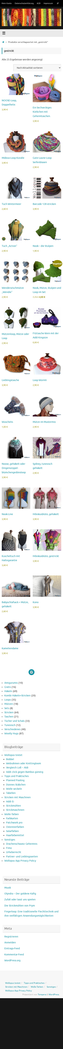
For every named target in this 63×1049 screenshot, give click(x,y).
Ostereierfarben (15, 827)
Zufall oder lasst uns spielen (20, 899)
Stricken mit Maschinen (17, 797)
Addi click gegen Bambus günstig (24, 772)
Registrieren (11, 936)
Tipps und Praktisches (16, 776)
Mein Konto (7, 3)
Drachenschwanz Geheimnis (21, 843)
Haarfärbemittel (15, 835)
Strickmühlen (13, 805)
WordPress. (54, 994)
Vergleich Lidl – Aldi (17, 767)
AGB (38, 3)
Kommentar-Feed (14, 954)
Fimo (9, 848)
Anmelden (10, 942)
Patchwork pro (14, 822)
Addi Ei (10, 801)
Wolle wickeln (14, 788)
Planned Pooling (15, 780)
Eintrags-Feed (12, 948)
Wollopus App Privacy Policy (20, 860)
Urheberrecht (13, 852)
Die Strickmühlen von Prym (19, 905)
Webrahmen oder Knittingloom (23, 763)
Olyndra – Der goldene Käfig (20, 893)
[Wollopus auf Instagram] (31, 672)
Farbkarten (12, 818)
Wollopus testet (13, 755)
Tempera (42, 994)
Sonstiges (9, 839)
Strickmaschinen (15, 809)
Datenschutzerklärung (24, 3)
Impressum (48, 3)
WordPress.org (12, 960)
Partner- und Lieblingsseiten (22, 856)
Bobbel (10, 759)
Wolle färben (11, 814)
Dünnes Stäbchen (16, 784)
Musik (7, 887)
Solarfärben (12, 831)
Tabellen (11, 793)
